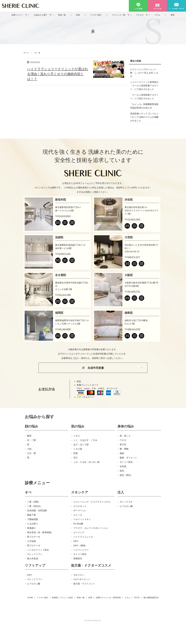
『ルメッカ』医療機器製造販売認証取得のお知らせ (144, 106)
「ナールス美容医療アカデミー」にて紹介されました (144, 97)
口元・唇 (31, 453)
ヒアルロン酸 (126, 506)
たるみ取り (32, 523)
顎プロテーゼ (33, 545)
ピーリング (78, 532)
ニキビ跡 (77, 449)
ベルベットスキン (82, 519)
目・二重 (31, 440)
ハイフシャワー (81, 550)
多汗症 (123, 444)
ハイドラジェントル (83, 537)
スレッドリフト (34, 554)
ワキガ (123, 440)
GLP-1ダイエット (81, 579)
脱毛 (122, 471)
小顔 (29, 449)
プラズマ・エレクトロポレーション (90, 528)
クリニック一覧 (118, 15)
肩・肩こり (125, 436)
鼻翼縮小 (31, 528)
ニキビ (76, 436)
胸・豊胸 (124, 449)
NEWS (137, 598)
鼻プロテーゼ (33, 537)
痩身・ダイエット (128, 457)
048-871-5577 (134, 257)
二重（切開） (33, 502)
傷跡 (122, 453)
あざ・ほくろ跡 (81, 444)
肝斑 (75, 453)
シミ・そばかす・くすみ (85, 440)
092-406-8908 (64, 329)
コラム (157, 15)
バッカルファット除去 (38, 550)
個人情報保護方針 (151, 598)
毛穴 (75, 457)
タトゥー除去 (126, 462)
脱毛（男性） (126, 475)
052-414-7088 (64, 295)
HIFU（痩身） (80, 545)
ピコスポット (79, 506)
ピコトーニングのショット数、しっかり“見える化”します (144, 72)
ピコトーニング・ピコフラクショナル (91, 502)
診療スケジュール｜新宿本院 (108, 598)
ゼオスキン (78, 575)
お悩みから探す (40, 15)
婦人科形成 (32, 558)
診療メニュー (17, 15)
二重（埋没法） (34, 506)
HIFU (76, 541)
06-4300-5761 (134, 291)
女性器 (123, 466)
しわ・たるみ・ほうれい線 (86, 462)
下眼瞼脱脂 (32, 519)
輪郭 (29, 436)
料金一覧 (62, 15)
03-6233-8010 (64, 216)
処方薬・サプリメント (84, 583)
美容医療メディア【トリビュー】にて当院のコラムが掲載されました (144, 117)
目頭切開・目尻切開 (37, 510)
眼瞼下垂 (31, 515)
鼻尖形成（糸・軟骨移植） (40, 532)
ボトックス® (126, 502)
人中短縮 (31, 541)
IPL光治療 (78, 523)
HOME (30, 598)
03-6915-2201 (64, 254)
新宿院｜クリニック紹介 (62, 598)
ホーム (26, 53)
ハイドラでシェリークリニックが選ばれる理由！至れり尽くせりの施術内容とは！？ (57, 74)
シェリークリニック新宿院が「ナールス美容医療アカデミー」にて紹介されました (144, 85)
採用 (172, 15)
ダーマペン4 (79, 510)
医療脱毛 (77, 558)
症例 (78, 15)
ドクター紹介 (96, 15)
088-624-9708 (134, 329)
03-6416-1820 (134, 219)
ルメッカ (77, 515)
